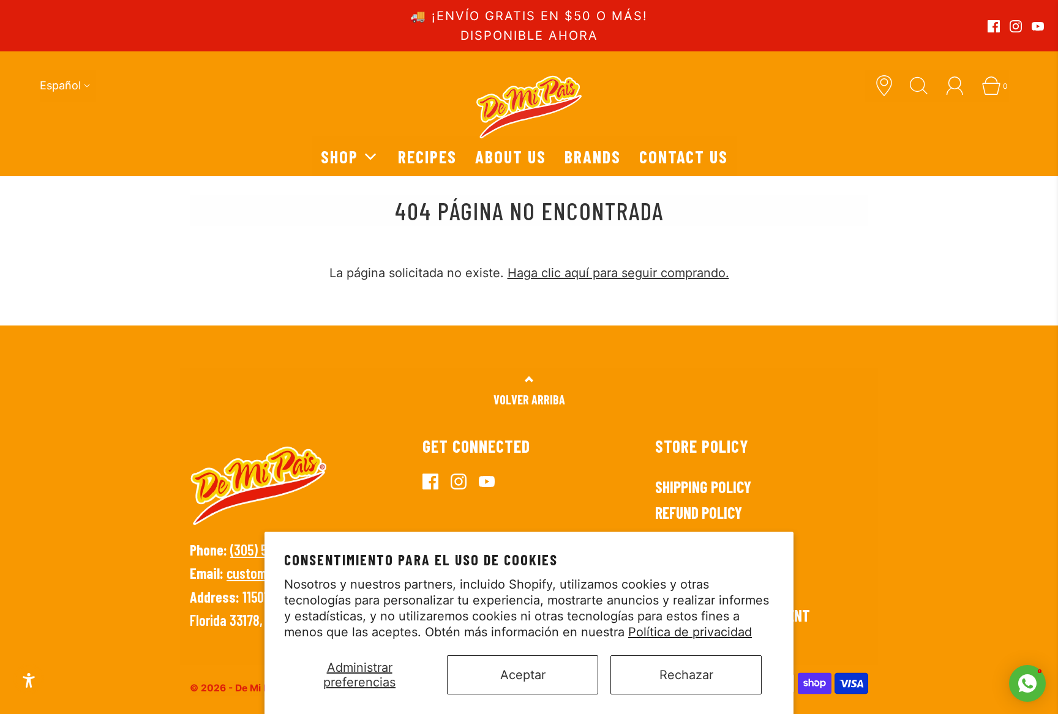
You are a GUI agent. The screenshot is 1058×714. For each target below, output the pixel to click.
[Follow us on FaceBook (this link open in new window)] (994, 26)
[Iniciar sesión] (959, 85)
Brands (593, 156)
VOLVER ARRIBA (529, 399)
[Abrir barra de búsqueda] (923, 85)
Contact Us (683, 156)
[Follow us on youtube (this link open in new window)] (1038, 26)
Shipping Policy (703, 486)
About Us (510, 156)
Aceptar (523, 675)
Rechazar (686, 675)
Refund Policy (698, 512)
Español (60, 85)
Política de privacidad (690, 632)
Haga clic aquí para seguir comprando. (618, 273)
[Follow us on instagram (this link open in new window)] (1016, 26)
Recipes (427, 156)
